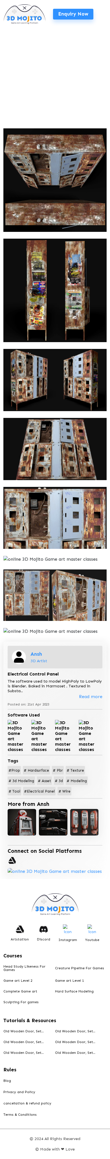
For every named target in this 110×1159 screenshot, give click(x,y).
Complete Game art (20, 991)
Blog (7, 1081)
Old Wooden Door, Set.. (23, 1031)
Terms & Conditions (20, 1115)
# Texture (75, 770)
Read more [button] (90, 696)
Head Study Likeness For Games (24, 968)
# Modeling (77, 781)
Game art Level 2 (17, 980)
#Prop (14, 770)
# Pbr (58, 770)
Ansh (36, 654)
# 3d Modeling (21, 781)
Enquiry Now (73, 14)
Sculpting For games (21, 1002)
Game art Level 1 (69, 980)
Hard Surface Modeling (74, 991)
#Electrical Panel (39, 791)
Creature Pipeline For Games (79, 968)
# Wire (64, 791)
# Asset (44, 781)
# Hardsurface (36, 770)
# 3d (59, 781)
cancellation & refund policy (27, 1103)
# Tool (14, 791)
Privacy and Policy (19, 1092)
